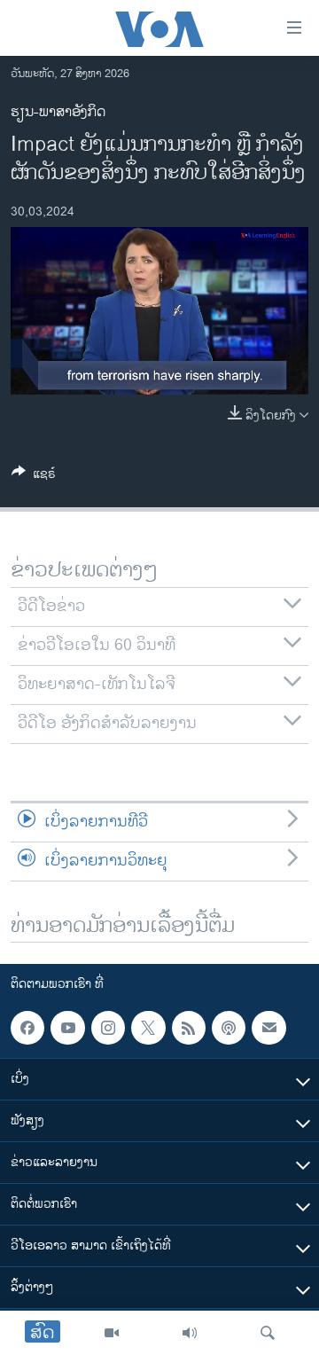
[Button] (34, 476)
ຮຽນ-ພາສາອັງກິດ (58, 112)
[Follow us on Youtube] (67, 1028)
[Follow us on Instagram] (108, 1028)
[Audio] (189, 1333)
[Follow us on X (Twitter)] (148, 1028)
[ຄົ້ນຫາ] (267, 1333)
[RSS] (189, 1028)
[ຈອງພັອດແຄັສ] (268, 1028)
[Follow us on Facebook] (27, 1028)
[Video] (111, 1333)
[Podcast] (228, 1028)
